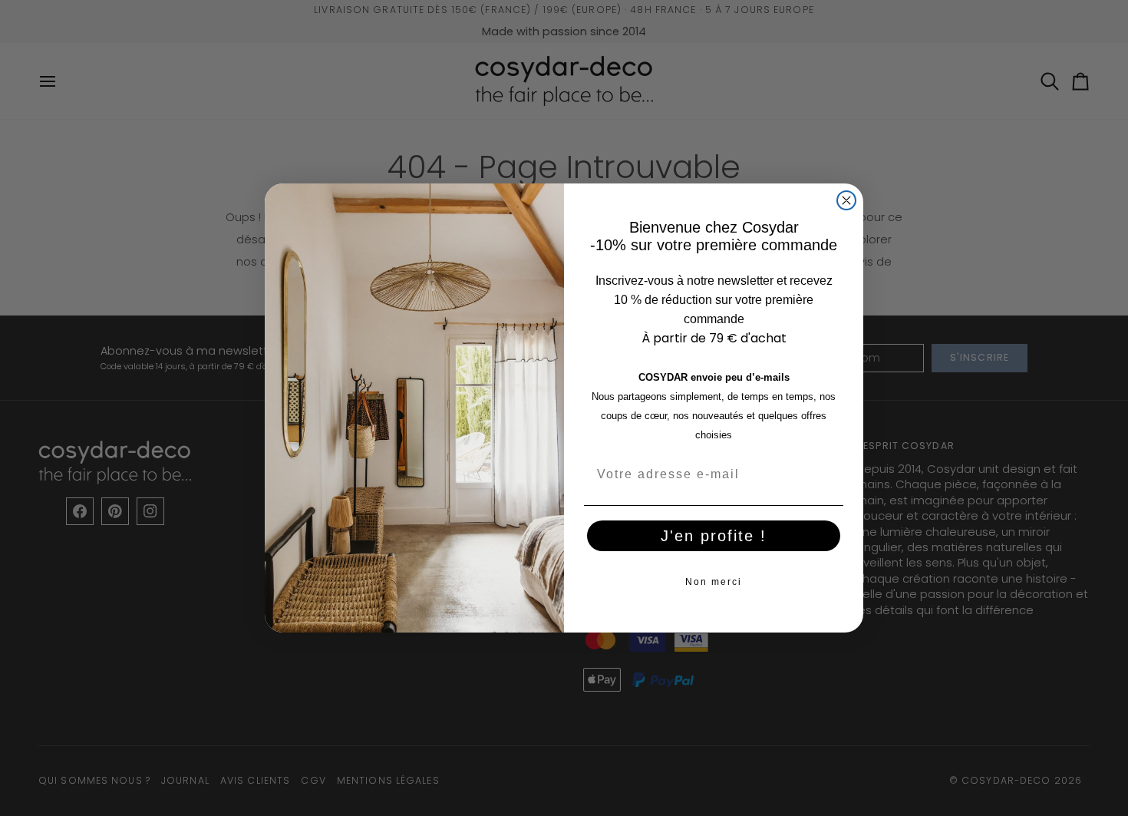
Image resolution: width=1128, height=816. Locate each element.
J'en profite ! (714, 535)
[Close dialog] (846, 200)
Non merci (713, 581)
